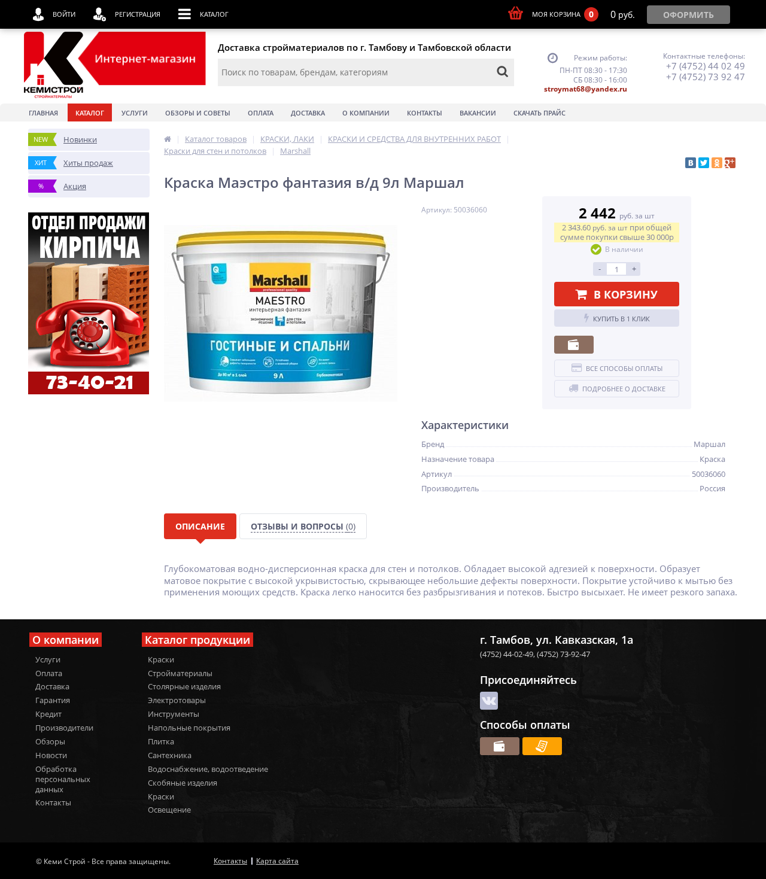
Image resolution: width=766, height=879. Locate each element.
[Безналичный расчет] (542, 746)
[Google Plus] (730, 162)
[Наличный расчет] (574, 345)
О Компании (366, 112)
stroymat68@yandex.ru (585, 89)
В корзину (626, 294)
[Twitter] (703, 162)
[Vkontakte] (489, 701)
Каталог (89, 112)
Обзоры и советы (197, 112)
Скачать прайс (539, 112)
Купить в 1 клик (621, 318)
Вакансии (478, 112)
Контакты (424, 112)
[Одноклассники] (717, 162)
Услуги (134, 112)
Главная (43, 112)
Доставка (308, 112)
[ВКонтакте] (690, 162)
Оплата (260, 112)
